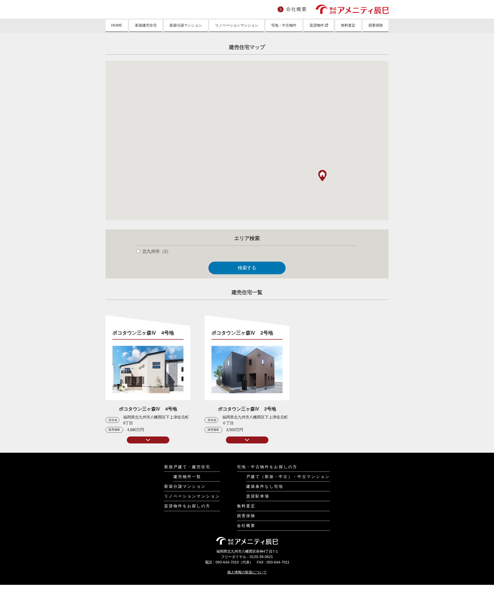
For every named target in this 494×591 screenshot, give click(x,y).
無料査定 (348, 25)
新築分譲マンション (186, 25)
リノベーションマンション (236, 25)
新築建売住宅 (146, 25)
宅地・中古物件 (283, 25)
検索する (247, 267)
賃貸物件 (317, 25)
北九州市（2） (156, 251)
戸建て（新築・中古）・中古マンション (288, 476)
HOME (116, 25)
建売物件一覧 (187, 476)
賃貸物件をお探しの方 (187, 506)
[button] (322, 175)
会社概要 (246, 525)
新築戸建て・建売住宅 (187, 467)
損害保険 (375, 25)
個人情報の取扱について (247, 572)
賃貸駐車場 (257, 496)
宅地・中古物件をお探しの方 (267, 467)
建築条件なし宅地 (265, 486)
